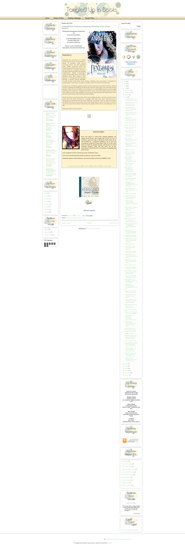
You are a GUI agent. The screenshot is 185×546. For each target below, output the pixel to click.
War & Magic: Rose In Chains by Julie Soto (51, 117)
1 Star (45, 193)
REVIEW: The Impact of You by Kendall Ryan (130, 261)
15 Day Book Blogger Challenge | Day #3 (130, 276)
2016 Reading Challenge (131, 437)
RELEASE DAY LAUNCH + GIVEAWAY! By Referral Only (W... (130, 344)
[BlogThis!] (88, 215)
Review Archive (59, 18)
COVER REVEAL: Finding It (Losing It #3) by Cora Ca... (130, 359)
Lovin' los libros (51, 159)
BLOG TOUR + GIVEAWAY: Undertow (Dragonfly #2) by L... (130, 159)
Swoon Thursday (126, 466)
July (126, 97)
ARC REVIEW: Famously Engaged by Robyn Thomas (130, 232)
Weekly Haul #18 (129, 333)
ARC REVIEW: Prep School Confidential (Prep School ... (130, 109)
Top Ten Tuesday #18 (130, 309)
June (126, 363)
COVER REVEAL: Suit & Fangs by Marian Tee (130, 114)
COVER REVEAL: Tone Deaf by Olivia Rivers (131, 99)
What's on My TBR (127, 485)
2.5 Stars (46, 198)
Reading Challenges (74, 18)
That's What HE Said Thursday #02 (130, 131)
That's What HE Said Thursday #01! (130, 179)
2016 (124, 81)
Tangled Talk (125, 483)
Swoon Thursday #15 (130, 265)
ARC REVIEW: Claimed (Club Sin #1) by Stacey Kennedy (130, 104)
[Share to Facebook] (90, 215)
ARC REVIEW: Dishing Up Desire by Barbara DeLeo (130, 306)
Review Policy (89, 18)
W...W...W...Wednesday (127, 474)
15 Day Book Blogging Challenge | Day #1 (130, 312)
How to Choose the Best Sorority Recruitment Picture (51, 143)
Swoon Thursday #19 (130, 125)
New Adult (47, 232)
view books (137, 444)
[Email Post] (83, 215)
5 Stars (46, 212)
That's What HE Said (127, 472)
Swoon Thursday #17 (130, 122)
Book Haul (125, 461)
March (127, 370)
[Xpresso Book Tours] (89, 197)
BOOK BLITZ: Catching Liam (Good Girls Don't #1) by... (130, 286)
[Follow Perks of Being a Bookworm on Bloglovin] (89, 211)
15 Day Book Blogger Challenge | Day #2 (130, 291)
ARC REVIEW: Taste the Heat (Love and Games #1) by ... (130, 197)
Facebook (96, 166)
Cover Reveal (69, 218)
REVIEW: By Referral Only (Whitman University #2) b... (130, 354)
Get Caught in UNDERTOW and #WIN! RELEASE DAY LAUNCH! (130, 184)
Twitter (86, 166)
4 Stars (46, 207)
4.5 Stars (46, 209)
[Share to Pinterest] (92, 215)
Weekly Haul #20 (129, 149)
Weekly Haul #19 (129, 244)
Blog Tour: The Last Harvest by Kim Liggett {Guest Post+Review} (51, 162)
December (128, 90)
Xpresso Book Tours (80, 218)
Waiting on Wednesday (128, 469)
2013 (124, 88)
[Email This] (86, 215)
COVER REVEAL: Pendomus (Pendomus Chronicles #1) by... (130, 318)
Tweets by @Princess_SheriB (130, 530)
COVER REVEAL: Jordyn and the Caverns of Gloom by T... (131, 203)
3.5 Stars (46, 204)
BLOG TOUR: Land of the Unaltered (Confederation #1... (130, 220)
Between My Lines (49, 133)
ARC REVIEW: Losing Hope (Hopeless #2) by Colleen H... (130, 272)
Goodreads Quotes (137, 513)
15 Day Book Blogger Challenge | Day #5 (130, 251)
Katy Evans (135, 510)
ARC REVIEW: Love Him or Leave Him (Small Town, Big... (130, 330)
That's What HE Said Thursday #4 (130, 128)
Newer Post (66, 223)
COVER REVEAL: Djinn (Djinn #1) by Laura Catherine (130, 240)
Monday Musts (126, 477)
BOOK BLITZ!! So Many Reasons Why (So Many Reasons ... (131, 337)
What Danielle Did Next (50, 123)
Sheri (129, 439)
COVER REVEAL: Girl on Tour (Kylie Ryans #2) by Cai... (130, 349)
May (126, 366)
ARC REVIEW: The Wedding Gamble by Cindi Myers (130, 281)
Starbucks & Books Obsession (51, 169)
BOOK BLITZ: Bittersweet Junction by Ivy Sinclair (130, 139)
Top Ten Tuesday (127, 464)
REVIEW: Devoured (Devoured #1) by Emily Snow (129, 153)
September (128, 92)
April (126, 368)
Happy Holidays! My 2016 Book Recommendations (51, 173)
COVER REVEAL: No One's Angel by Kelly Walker (130, 256)
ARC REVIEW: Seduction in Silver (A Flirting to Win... (130, 119)
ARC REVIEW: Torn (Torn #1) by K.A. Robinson (129, 247)
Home (47, 18)
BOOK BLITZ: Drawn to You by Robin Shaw (130, 296)
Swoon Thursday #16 (130, 193)
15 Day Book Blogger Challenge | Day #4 (130, 267)
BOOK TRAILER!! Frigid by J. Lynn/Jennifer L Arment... (129, 214)
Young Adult (47, 235)
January (127, 375)
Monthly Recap (126, 480)
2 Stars (46, 196)
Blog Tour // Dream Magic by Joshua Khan (51, 153)
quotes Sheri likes (131, 503)
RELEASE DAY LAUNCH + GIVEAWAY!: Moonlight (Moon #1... (130, 226)
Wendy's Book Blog (50, 114)
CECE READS (49, 140)
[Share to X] (89, 215)
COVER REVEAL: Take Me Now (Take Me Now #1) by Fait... (130, 301)
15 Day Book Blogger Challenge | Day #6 (130, 235)
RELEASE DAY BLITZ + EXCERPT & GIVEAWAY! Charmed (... (131, 145)
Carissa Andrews (74, 166)
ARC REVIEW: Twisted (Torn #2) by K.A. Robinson (130, 209)
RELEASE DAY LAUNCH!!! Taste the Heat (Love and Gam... (130, 324)
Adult (45, 229)
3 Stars (46, 201)
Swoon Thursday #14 (130, 341)
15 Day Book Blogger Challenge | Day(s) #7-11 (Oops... (130, 175)
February (127, 373)
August (127, 94)
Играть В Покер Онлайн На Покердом (50, 127)
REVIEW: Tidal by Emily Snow (129, 164)
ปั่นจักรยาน (48, 135)
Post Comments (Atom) (93, 228)
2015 (124, 83)
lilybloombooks (51, 150)
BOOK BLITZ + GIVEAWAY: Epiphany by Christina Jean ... (129, 169)
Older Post (113, 223)
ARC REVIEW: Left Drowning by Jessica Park (130, 190)
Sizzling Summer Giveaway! (129, 135)
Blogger (109, 543)
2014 (124, 86)
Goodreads (106, 166)
